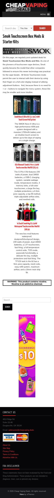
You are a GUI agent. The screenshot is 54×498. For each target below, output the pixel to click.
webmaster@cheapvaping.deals (21, 430)
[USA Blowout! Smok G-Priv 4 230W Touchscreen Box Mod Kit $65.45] (27, 153)
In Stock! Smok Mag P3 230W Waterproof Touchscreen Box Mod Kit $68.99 (27, 226)
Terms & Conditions (11, 454)
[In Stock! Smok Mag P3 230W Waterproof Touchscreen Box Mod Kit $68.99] (27, 212)
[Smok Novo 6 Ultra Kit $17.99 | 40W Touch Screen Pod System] (27, 105)
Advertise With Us (10, 458)
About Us (6, 445)
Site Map (6, 448)
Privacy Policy (8, 451)
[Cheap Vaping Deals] (26, 7)
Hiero (22, 494)
